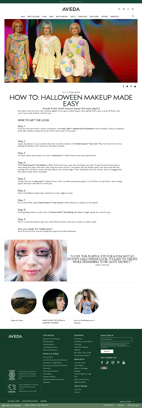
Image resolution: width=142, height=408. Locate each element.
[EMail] (136, 86)
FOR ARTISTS (108, 405)
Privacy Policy (48, 357)
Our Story (77, 389)
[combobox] (127, 401)
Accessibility (47, 374)
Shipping (77, 371)
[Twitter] (128, 86)
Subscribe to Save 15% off (83, 341)
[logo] (71, 9)
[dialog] (133, 16)
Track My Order (80, 363)
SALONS (120, 405)
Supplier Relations (49, 377)
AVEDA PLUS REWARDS (13, 405)
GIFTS (72, 17)
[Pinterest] (132, 86)
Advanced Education (50, 350)
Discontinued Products (82, 355)
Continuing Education (50, 347)
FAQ (75, 377)
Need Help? (79, 359)
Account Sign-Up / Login (82, 374)
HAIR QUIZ (82, 17)
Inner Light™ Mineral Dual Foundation (77, 128)
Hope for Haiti (17, 320)
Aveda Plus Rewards (81, 347)
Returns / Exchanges (81, 368)
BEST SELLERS (33, 17)
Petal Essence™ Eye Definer (34, 165)
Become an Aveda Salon (51, 339)
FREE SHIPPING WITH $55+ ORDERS (71, 2)
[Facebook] (124, 86)
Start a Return (79, 365)
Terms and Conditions (50, 371)
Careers (77, 392)
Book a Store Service (81, 379)
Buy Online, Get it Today (82, 353)
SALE (23, 17)
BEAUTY (65, 92)
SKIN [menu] (51, 17)
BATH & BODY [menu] (62, 17)
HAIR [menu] (44, 17)
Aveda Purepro (48, 341)
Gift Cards (77, 344)
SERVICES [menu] (115, 17)
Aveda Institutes (48, 344)
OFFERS (104, 17)
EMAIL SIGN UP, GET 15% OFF (36, 405)
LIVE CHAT (135, 405)
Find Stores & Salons (119, 9)
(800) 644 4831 (79, 382)
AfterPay (77, 350)
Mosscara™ (58, 155)
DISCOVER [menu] (94, 17)
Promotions (78, 339)
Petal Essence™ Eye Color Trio (89, 144)
